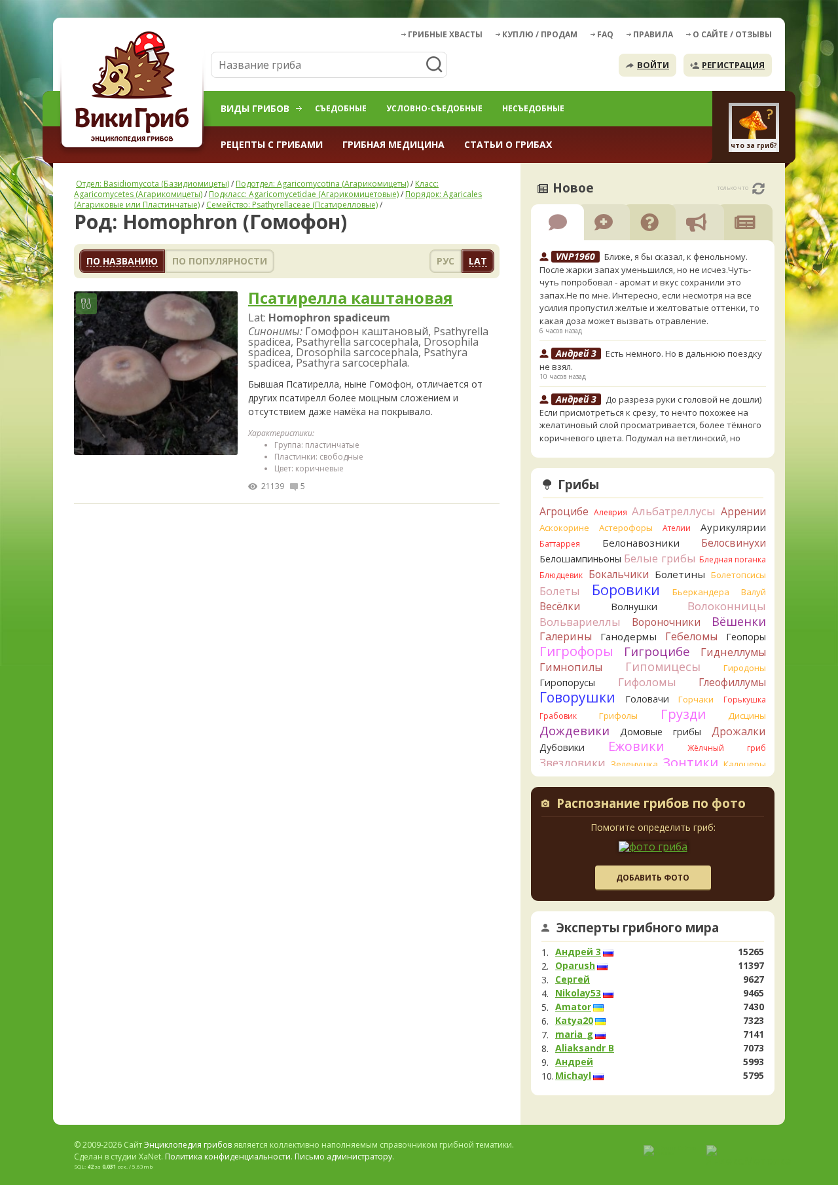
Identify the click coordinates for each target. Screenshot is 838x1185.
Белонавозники (641, 542)
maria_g (574, 1034)
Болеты (559, 590)
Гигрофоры (576, 651)
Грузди (683, 714)
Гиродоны (744, 668)
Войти (653, 65)
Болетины (680, 574)
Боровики (626, 589)
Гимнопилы (570, 667)
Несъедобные (533, 108)
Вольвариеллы (580, 621)
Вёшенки (739, 621)
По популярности (219, 261)
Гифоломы (647, 681)
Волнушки (634, 606)
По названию (122, 261)
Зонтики (690, 762)
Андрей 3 (578, 952)
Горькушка (744, 699)
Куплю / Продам (539, 34)
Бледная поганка (733, 559)
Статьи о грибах (508, 144)
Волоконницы (726, 605)
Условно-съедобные (434, 108)
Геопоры (746, 636)
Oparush (575, 965)
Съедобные (341, 108)
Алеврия (610, 512)
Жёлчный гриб (726, 748)
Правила (653, 34)
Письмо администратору (343, 1156)
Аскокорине (564, 528)
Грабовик (558, 715)
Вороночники (666, 622)
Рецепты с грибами (272, 144)
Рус (445, 261)
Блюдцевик (561, 575)
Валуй (753, 592)
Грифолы (618, 715)
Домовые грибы (660, 731)
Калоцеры (744, 764)
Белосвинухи (733, 543)
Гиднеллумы (733, 652)
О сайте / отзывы (732, 34)
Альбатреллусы (674, 511)
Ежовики (636, 746)
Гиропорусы (567, 682)
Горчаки (696, 699)
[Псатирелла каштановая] (156, 373)
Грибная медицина (393, 144)
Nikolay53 (578, 993)
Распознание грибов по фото (651, 804)
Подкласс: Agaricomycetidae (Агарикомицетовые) (304, 194)
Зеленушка (634, 764)
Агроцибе (564, 511)
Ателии (677, 528)
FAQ (605, 34)
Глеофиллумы (732, 682)
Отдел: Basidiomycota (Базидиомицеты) (152, 183)
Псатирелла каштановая (350, 298)
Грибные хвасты (445, 34)
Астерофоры (626, 528)
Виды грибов (255, 108)
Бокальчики (619, 574)
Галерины (565, 636)
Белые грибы (660, 558)
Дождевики (574, 730)
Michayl (573, 1075)
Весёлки (559, 606)
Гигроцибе (657, 651)
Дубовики (562, 747)
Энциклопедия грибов (188, 1144)
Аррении (743, 511)
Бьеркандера (700, 592)
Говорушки (577, 697)
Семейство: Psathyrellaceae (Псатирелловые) (292, 204)
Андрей (574, 1061)
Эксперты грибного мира (637, 927)
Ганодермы (628, 636)
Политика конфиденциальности (228, 1156)
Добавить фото (652, 877)
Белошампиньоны (580, 559)
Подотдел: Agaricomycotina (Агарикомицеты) (322, 183)
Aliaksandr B (584, 1048)
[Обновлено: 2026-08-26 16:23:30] (758, 188)
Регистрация (733, 65)
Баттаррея (559, 543)
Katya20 (574, 1020)
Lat (478, 261)
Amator (573, 1007)
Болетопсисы (738, 575)
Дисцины (747, 715)
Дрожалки (739, 731)
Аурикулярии (733, 527)
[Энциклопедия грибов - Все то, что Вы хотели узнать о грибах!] (134, 89)
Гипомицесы (663, 666)
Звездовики (572, 763)
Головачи (647, 699)
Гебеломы (691, 636)
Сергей (572, 979)
